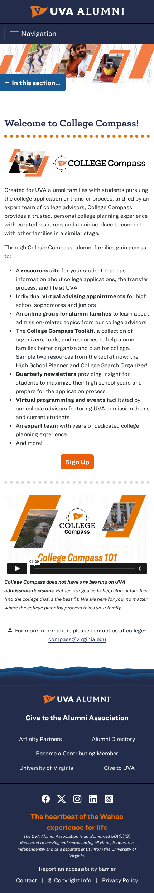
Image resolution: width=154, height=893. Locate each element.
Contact (26, 880)
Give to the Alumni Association (77, 717)
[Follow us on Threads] (109, 799)
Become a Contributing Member (77, 753)
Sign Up (77, 462)
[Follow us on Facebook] (46, 799)
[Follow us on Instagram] (77, 799)
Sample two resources (44, 356)
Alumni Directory (113, 739)
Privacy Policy (120, 880)
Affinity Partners (40, 739)
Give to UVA (119, 767)
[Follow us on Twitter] (61, 799)
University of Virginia (46, 767)
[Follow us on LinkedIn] (93, 799)
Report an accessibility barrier (77, 868)
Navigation (38, 33)
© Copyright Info (69, 880)
